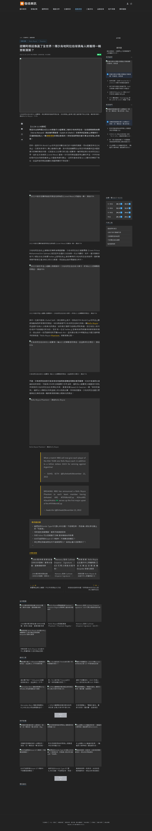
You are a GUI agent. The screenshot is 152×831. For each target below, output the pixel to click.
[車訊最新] (131, 57)
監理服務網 (111, 244)
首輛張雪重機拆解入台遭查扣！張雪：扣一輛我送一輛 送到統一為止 (32, 744)
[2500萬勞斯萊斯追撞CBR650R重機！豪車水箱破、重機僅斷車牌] (41, 565)
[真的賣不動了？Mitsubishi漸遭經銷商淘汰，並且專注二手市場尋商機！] (33, 669)
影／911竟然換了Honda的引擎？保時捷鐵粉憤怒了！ (59, 681)
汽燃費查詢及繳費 (114, 240)
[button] (131, 3)
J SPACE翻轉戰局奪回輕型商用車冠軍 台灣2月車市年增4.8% (59, 706)
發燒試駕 (34, 9)
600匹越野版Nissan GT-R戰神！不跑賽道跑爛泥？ (54, 538)
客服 (54, 822)
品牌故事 (100, 9)
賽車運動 (122, 9)
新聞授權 (60, 822)
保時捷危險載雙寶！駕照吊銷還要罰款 (50, 532)
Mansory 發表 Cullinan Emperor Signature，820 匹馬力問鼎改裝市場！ (63, 575)
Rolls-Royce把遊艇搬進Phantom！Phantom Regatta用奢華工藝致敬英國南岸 (60, 625)
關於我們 (99, 822)
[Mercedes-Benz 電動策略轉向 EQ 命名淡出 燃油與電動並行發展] (33, 694)
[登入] (127, 4)
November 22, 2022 (73, 510)
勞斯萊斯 (23, 41)
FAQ (51, 822)
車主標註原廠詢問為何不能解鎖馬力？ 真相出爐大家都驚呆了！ (60, 542)
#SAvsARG (81, 497)
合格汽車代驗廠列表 (114, 232)
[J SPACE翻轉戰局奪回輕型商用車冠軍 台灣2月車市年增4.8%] (60, 694)
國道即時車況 (112, 228)
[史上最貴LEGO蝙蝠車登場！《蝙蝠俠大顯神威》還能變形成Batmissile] (88, 732)
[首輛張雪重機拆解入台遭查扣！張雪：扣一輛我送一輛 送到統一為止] (33, 732)
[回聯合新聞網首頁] (22, 3)
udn (21, 37)
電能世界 (56, 9)
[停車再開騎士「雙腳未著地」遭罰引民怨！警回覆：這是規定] (88, 694)
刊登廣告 (45, 822)
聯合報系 (86, 822)
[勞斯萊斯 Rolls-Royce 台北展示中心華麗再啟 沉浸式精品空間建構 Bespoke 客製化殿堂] (87, 565)
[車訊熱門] (131, 104)
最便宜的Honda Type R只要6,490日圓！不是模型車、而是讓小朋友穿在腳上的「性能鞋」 (65, 527)
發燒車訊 (25, 37)
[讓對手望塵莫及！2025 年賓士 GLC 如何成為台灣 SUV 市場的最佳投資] (88, 669)
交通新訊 (67, 9)
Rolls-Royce (33, 41)
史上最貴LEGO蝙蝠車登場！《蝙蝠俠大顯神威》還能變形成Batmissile (88, 744)
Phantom (43, 41)
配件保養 (111, 9)
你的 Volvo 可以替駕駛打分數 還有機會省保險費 (53, 535)
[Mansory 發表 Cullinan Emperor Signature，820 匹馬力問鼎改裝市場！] (64, 565)
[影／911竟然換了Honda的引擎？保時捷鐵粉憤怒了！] (60, 669)
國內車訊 (23, 9)
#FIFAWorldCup (67, 497)
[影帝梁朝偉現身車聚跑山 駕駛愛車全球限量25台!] (60, 732)
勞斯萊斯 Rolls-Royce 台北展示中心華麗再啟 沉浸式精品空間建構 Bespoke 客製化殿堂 (87, 575)
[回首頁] (30, 3)
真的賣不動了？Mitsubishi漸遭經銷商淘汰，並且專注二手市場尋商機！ (32, 681)
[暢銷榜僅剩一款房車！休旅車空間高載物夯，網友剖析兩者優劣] (88, 758)
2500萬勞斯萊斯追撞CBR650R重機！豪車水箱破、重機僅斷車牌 (41, 575)
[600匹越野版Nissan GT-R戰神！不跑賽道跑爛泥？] (33, 758)
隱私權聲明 (79, 822)
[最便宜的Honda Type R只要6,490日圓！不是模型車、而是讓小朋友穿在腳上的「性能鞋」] (60, 758)
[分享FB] (22, 123)
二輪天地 (89, 9)
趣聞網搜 (78, 9)
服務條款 (67, 822)
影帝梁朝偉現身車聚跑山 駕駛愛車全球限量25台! (60, 744)
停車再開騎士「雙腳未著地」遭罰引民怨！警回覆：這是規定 (87, 706)
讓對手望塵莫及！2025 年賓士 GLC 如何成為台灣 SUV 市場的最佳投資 (88, 681)
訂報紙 (93, 822)
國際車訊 (45, 9)
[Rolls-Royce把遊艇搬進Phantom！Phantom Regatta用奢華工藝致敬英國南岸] (60, 613)
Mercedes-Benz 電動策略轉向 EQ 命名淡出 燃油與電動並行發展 (32, 706)
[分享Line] (22, 129)
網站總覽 (106, 822)
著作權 (73, 822)
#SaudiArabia (50, 500)
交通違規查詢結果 (114, 236)
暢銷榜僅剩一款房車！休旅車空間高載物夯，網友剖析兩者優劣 (87, 769)
